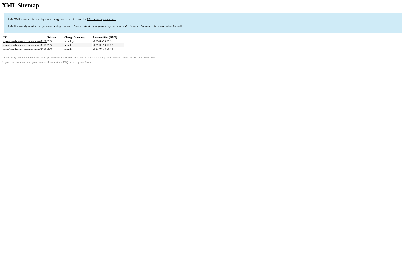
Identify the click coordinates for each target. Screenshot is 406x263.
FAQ (65, 62)
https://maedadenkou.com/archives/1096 (25, 48)
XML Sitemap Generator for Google (145, 26)
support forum (84, 62)
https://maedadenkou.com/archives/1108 (25, 41)
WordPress (73, 26)
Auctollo (177, 26)
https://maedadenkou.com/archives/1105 (25, 45)
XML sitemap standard (101, 19)
